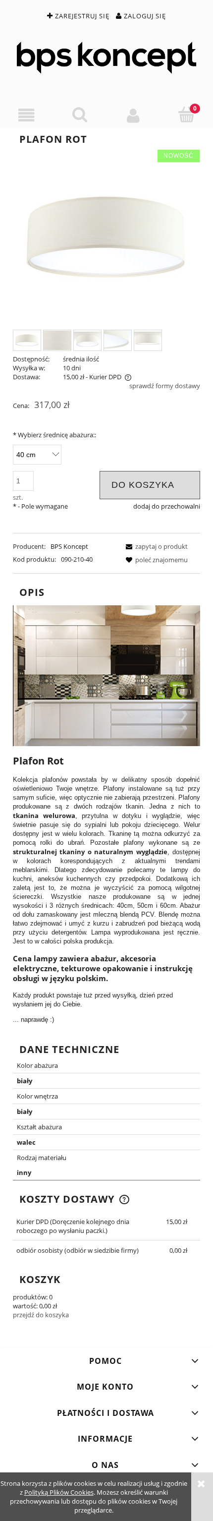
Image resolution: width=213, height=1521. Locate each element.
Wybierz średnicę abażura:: (54, 434)
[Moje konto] (133, 115)
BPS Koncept (69, 546)
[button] (26, 115)
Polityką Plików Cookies (59, 1492)
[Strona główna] (106, 57)
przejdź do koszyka (41, 1314)
